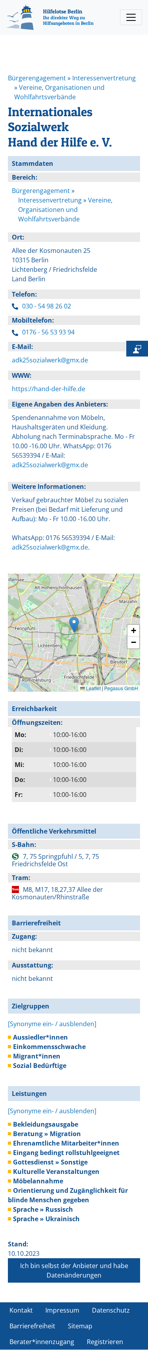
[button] (74, 625)
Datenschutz (111, 1310)
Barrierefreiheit (32, 1326)
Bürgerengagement (37, 78)
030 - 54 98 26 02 (46, 306)
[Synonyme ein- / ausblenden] (52, 1023)
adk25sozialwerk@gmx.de (50, 360)
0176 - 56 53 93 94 (48, 332)
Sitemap (80, 1326)
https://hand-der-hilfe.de (48, 388)
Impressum (62, 1310)
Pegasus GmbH (121, 688)
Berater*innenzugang (41, 1341)
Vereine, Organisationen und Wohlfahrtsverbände (65, 209)
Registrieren (105, 1341)
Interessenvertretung (104, 78)
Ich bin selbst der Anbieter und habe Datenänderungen (74, 1270)
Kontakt (21, 1310)
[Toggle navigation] (131, 17)
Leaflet (93, 688)
